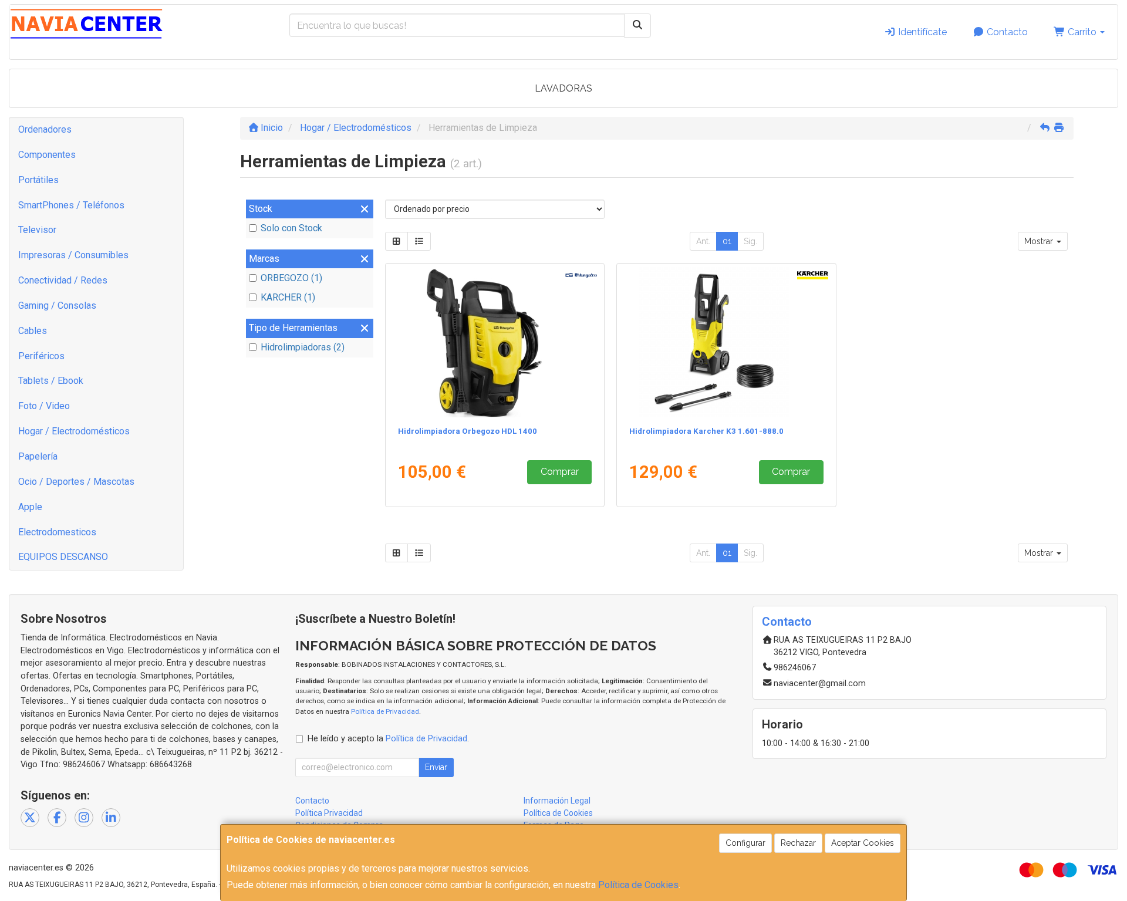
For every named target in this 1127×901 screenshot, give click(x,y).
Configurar (745, 843)
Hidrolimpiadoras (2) (303, 347)
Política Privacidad (329, 813)
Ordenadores (45, 129)
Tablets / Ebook (50, 380)
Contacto (1006, 32)
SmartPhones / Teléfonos (71, 205)
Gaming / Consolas (57, 305)
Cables (32, 330)
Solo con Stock (291, 228)
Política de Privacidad (385, 711)
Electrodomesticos (57, 532)
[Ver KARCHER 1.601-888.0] (726, 342)
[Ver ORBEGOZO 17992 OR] (494, 342)
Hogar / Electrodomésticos (74, 431)
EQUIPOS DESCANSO (63, 556)
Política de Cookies (638, 884)
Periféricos (41, 356)
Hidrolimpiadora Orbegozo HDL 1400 (467, 431)
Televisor (37, 229)
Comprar (560, 471)
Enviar (436, 767)
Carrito (1082, 32)
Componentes (47, 154)
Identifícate (921, 32)
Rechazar (798, 843)
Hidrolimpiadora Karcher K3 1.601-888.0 (706, 431)
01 (727, 241)
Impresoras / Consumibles (73, 255)
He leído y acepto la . (388, 739)
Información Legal (557, 800)
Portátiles (38, 179)
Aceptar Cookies (862, 843)
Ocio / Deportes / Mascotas (76, 481)
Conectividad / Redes (62, 280)
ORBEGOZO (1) (291, 278)
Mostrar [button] (1039, 241)
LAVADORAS (563, 88)
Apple (30, 506)
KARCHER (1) (288, 297)
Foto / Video (44, 405)
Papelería (38, 456)
